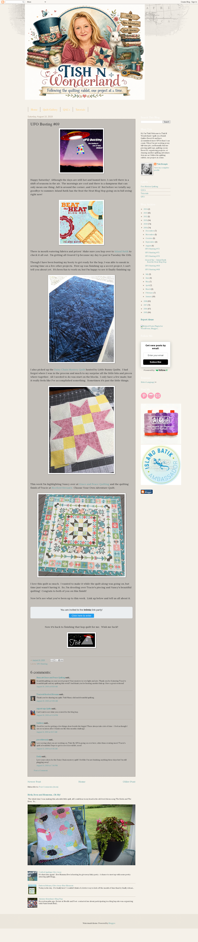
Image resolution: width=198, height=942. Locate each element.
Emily (39, 756)
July (147, 274)
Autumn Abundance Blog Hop (51, 899)
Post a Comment (41, 770)
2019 (146, 228)
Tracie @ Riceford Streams (48, 694)
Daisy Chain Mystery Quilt (69, 369)
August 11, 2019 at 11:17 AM (47, 732)
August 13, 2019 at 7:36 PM (47, 765)
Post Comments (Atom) (48, 787)
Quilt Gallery (50, 109)
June (148, 278)
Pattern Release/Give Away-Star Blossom (56, 885)
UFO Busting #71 (152, 252)
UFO (143, 197)
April (148, 285)
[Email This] (51, 660)
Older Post (129, 781)
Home (34, 109)
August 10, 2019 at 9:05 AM (47, 701)
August (149, 246)
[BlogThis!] (54, 660)
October (149, 238)
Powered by (149, 370)
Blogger (112, 923)
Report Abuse (147, 319)
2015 (146, 312)
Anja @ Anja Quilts (44, 709)
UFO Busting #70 (152, 256)
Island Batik (121, 251)
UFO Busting (42, 664)
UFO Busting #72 (152, 249)
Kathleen (40, 723)
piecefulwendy (42, 740)
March (148, 289)
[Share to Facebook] (59, 660)
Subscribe (155, 362)
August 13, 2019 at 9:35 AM (47, 749)
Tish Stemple (162, 164)
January (149, 296)
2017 (146, 305)
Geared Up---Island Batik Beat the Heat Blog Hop (155, 261)
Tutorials (80, 109)
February (150, 293)
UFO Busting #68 (152, 269)
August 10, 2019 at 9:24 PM (47, 715)
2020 (146, 224)
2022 (146, 216)
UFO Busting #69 (152, 266)
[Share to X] (56, 660)
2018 (146, 301)
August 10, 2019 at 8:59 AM (47, 686)
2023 (146, 213)
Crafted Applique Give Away (50, 872)
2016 (146, 309)
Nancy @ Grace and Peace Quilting (51, 677)
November (150, 234)
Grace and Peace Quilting (94, 484)
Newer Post (34, 781)
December (150, 231)
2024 (146, 209)
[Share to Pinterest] (62, 660)
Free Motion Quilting (149, 186)
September (150, 242)
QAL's (66, 109)
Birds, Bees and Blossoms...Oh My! (44, 794)
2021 (146, 220)
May (148, 281)
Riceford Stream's (62, 487)
